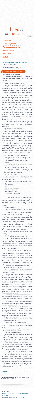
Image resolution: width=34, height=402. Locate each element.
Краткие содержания (10, 44)
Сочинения (7, 40)
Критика (5, 57)
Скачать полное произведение (13, 71)
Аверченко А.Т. (23, 62)
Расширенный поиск (20, 34)
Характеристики (8, 50)
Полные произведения (11, 47)
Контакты (21, 397)
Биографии (7, 53)
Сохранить (5, 371)
